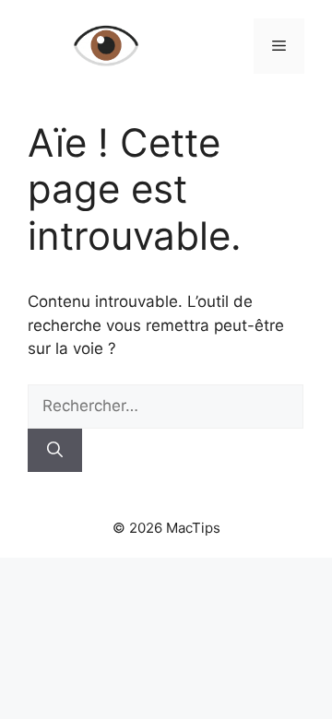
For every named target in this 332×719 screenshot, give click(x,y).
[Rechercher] (55, 451)
